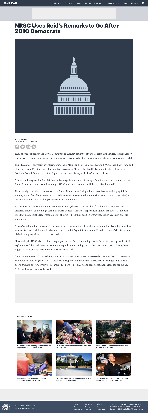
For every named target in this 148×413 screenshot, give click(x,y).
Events (76, 407)
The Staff (88, 410)
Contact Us (88, 404)
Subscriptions (101, 410)
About (76, 404)
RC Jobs (99, 407)
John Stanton (22, 139)
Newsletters (78, 410)
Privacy (87, 407)
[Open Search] (143, 3)
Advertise (100, 404)
